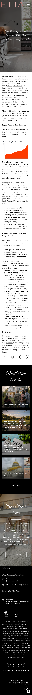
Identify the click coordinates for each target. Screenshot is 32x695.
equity (10, 277)
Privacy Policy (16, 683)
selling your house (14, 86)
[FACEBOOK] (9, 665)
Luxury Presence (21, 670)
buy (13, 296)
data (22, 130)
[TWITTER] (23, 665)
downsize (22, 93)
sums (19, 201)
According (6, 240)
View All (16, 485)
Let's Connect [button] (16, 554)
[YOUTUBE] (18, 665)
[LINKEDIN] (13, 665)
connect (9, 343)
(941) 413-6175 (23, 585)
